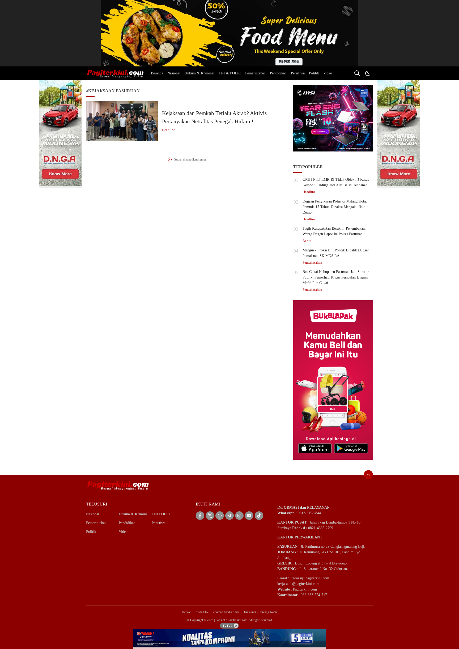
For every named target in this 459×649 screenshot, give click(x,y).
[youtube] (249, 515)
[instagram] (239, 515)
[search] (357, 73)
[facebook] (200, 515)
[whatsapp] (219, 515)
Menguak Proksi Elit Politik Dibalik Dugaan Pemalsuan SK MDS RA (336, 253)
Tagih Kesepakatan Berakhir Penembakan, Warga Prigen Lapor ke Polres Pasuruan (334, 231)
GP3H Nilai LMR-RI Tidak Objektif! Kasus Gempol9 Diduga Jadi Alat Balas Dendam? (336, 182)
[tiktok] (259, 515)
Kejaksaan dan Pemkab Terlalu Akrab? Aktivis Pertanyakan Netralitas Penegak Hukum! (214, 117)
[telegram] (229, 515)
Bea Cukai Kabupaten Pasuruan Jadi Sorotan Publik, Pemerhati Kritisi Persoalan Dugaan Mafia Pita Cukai (336, 277)
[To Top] (368, 474)
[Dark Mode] (367, 73)
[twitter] (210, 515)
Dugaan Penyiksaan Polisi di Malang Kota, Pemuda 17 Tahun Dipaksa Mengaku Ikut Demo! (335, 206)
